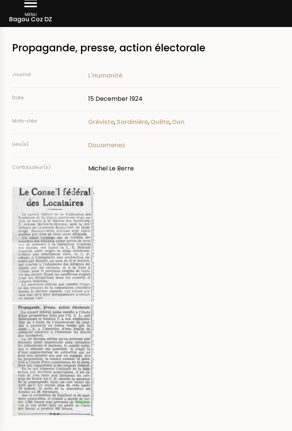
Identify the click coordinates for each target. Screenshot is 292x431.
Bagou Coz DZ (30, 19)
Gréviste (101, 122)
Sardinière (132, 122)
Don (178, 122)
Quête (160, 122)
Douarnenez (106, 145)
